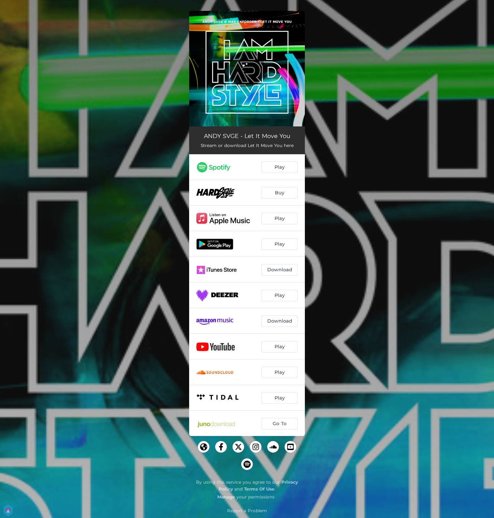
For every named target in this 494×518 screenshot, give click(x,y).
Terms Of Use (259, 489)
